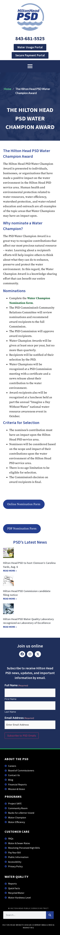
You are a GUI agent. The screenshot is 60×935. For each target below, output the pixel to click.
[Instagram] (30, 654)
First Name (10, 699)
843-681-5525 (30, 38)
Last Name (10, 711)
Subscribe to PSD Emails (21, 735)
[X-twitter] (38, 654)
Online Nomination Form (23, 504)
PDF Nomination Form (21, 528)
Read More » (10, 570)
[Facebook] (22, 654)
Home (7, 89)
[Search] (50, 915)
